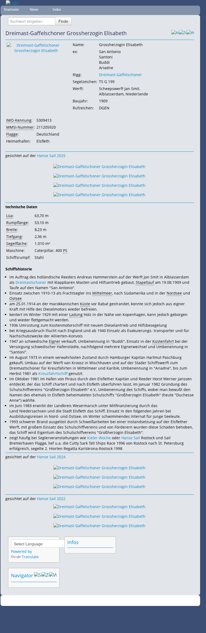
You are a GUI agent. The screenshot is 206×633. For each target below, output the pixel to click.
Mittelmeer (102, 293)
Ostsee (15, 298)
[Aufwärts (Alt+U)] (175, 33)
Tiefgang (14, 236)
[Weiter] (190, 33)
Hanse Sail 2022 (51, 498)
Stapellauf (145, 282)
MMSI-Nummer (20, 127)
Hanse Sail (130, 437)
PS (65, 250)
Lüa (9, 215)
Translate (30, 556)
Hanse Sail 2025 (51, 155)
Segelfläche (16, 243)
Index (57, 10)
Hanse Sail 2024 (51, 456)
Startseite (11, 10)
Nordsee (174, 293)
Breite (11, 229)
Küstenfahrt (163, 341)
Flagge (12, 134)
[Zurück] (182, 33)
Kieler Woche (99, 437)
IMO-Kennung (18, 120)
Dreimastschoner (31, 282)
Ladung (76, 314)
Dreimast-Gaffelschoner (120, 74)
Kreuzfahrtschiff (53, 373)
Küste (85, 303)
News (34, 10)
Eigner (54, 341)
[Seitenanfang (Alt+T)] (38, 575)
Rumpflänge (17, 222)
